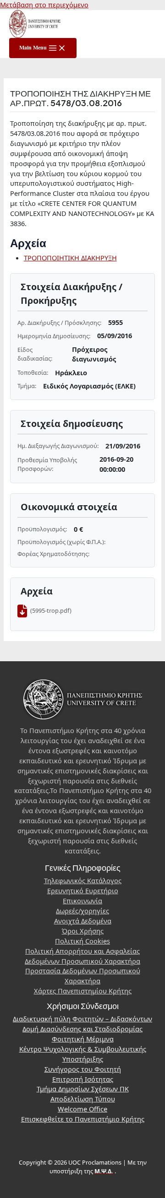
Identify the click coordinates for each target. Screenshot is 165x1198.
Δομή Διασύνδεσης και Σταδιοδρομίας (82, 1028)
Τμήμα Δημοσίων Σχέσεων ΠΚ (83, 1088)
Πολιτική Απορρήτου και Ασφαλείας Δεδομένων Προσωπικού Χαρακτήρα (82, 956)
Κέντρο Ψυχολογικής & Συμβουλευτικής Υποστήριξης (82, 1053)
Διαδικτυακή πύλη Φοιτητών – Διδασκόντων (82, 1018)
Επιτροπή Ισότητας (82, 1079)
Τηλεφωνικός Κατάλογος (82, 880)
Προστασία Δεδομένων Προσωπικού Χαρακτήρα (82, 975)
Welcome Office (82, 1108)
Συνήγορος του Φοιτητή (82, 1069)
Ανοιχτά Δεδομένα (82, 920)
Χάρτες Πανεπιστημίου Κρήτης (83, 990)
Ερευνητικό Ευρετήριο (82, 890)
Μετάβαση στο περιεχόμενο (44, 4)
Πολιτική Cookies (82, 940)
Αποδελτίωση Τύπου (82, 1098)
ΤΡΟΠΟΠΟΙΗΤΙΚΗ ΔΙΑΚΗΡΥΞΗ (70, 257)
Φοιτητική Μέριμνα (83, 1038)
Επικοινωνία (82, 900)
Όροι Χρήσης (83, 930)
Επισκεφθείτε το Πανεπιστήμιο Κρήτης (82, 1118)
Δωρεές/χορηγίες (82, 910)
